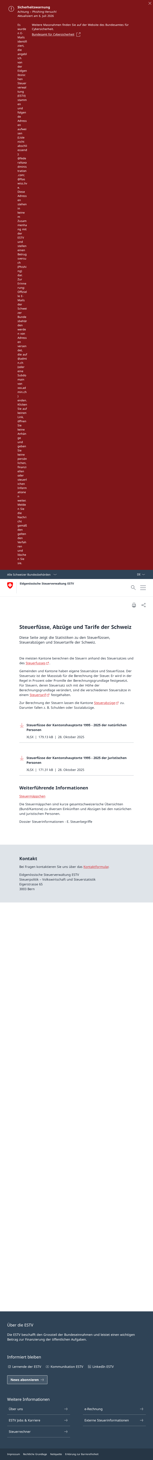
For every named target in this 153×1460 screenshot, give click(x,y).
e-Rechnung (93, 1409)
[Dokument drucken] (134, 605)
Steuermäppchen (32, 796)
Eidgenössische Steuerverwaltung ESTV (47, 583)
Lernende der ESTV (26, 1366)
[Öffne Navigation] (143, 587)
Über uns (16, 1409)
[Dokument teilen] (143, 605)
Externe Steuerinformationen (106, 1420)
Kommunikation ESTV (67, 1366)
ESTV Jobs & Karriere (24, 1420)
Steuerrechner (20, 1431)
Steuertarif (38, 695)
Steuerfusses (35, 663)
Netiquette (56, 1454)
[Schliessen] (150, 3)
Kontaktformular (95, 867)
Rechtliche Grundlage (35, 1454)
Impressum (13, 1454)
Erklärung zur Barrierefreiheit (81, 1454)
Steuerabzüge (104, 703)
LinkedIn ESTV (103, 1366)
